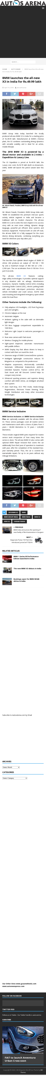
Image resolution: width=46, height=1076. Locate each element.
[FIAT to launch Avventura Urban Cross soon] (23, 1040)
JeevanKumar (21, 88)
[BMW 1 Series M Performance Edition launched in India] (7, 559)
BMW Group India (11, 517)
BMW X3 (21, 276)
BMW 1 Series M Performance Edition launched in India (26, 557)
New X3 (7, 521)
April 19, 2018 (8, 88)
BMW (24, 512)
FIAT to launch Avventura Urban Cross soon (20, 1059)
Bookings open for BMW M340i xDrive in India (26, 580)
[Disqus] (23, 620)
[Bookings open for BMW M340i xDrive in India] (7, 581)
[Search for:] (23, 62)
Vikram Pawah (19, 521)
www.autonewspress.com (13, 986)
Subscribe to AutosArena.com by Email (17, 715)
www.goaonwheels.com (26, 984)
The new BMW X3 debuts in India (27, 568)
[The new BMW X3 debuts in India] (7, 570)
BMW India (26, 517)
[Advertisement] (23, 35)
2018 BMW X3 (13, 512)
